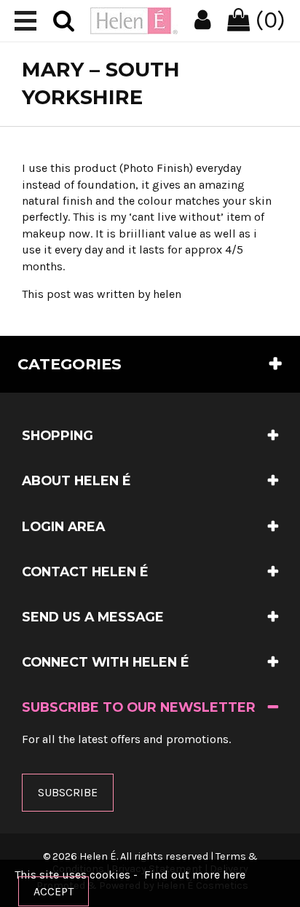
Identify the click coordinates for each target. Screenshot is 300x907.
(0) (267, 20)
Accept (53, 891)
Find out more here (194, 875)
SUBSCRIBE (68, 792)
